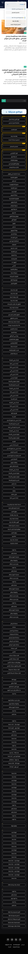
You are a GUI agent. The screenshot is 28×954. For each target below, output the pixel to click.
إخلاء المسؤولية (8, 945)
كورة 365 (14, 680)
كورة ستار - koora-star (14, 724)
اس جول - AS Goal (14, 767)
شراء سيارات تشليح (14, 659)
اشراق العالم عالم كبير (14, 315)
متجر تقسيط (14, 399)
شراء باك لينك (14, 290)
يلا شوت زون (14, 898)
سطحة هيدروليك (14, 634)
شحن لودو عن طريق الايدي (14, 456)
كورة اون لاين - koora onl (14, 756)
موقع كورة (14, 826)
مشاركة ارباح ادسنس (14, 123)
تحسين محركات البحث (14, 140)
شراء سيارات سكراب (14, 655)
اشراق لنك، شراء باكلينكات (14, 304)
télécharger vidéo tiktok (14, 926)
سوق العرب (14, 512)
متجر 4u (14, 417)
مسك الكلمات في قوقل (14, 174)
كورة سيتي (14, 683)
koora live (14, 739)
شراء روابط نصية (14, 297)
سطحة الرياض (14, 624)
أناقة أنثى (14, 220)
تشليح (14, 652)
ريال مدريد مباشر (14, 564)
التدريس (14, 311)
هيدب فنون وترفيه (14, 350)
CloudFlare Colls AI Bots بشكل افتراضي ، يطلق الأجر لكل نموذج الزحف (15, 38)
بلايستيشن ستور (14, 466)
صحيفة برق (14, 157)
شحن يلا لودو (14, 452)
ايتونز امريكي (14, 378)
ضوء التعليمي (14, 153)
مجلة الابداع (14, 234)
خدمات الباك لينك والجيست (14, 504)
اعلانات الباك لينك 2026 (14, 322)
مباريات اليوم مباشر (14, 557)
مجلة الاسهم (14, 195)
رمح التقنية (14, 252)
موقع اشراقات (14, 160)
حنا (14, 487)
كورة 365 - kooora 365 (14, 763)
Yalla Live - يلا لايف (14, 753)
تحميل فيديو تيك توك (14, 915)
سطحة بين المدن (14, 631)
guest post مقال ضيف (14, 508)
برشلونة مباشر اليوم (14, 704)
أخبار (25, 33)
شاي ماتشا (14, 494)
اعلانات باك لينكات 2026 (14, 885)
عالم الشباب (14, 130)
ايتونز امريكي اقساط (14, 434)
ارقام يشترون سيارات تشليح (14, 666)
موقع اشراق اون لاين (14, 164)
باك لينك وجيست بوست (14, 325)
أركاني (14, 266)
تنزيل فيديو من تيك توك (14, 912)
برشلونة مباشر (14, 560)
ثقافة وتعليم (14, 343)
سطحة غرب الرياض (14, 641)
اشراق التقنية (14, 177)
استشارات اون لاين (14, 241)
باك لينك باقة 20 (14, 515)
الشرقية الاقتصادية (14, 199)
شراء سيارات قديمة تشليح (14, 673)
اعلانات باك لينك (14, 540)
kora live (14, 777)
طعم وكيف (14, 259)
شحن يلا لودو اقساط (14, 385)
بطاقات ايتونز (14, 463)
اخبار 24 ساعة (14, 347)
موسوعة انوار (14, 280)
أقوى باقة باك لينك (14, 522)
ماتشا (14, 491)
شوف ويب (14, 192)
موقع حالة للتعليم (14, 339)
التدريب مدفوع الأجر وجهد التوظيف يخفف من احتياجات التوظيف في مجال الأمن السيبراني (14, 72)
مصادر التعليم (14, 329)
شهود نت (14, 262)
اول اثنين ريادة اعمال (14, 119)
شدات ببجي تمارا (14, 364)
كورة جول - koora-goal (14, 728)
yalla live (14, 714)
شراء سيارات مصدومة (14, 669)
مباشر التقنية (14, 269)
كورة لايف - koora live (14, 861)
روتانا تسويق (14, 230)
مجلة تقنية (14, 332)
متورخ (14, 223)
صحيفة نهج (14, 209)
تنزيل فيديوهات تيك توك (14, 919)
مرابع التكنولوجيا (14, 184)
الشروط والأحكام (16, 945)
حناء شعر (14, 484)
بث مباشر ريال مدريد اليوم (14, 690)
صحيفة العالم (14, 354)
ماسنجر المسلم (14, 146)
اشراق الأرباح (14, 283)
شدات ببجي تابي (14, 371)
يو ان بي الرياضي (14, 336)
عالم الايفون (14, 202)
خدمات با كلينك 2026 (14, 526)
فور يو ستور (14, 413)
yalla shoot (14, 553)
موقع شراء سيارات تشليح (14, 662)
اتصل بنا (9, 947)
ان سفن (14, 181)
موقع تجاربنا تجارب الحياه (14, 529)
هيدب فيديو (14, 248)
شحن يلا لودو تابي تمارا (14, 427)
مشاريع (14, 536)
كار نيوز (14, 213)
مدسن (14, 227)
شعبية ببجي (14, 459)
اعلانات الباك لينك (14, 308)
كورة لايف (14, 780)
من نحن (22, 945)
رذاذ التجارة (14, 255)
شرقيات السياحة (14, 276)
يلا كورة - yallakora (14, 760)
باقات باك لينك (14, 301)
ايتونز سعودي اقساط (14, 381)
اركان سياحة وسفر (14, 167)
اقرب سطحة (14, 648)
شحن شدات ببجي (14, 445)
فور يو (14, 441)
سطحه (14, 627)
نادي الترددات (14, 237)
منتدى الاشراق (14, 318)
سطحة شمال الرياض (14, 638)
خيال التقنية (14, 188)
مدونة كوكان (14, 206)
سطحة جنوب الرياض (14, 645)
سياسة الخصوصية (16, 947)
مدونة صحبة (14, 273)
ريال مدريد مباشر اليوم (14, 700)
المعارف (14, 245)
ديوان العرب (14, 533)
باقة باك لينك (14, 136)
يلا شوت (14, 550)
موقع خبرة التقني (14, 216)
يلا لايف (14, 694)
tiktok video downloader (14, 923)
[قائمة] (3, 2)
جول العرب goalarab (14, 687)
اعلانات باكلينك (14, 543)
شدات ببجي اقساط (14, 360)
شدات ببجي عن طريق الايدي (14, 420)
